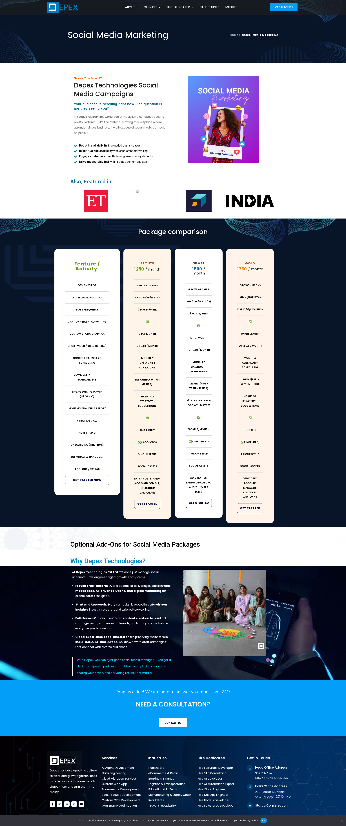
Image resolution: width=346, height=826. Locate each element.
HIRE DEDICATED (178, 7)
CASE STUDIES (209, 7)
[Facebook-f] (52, 804)
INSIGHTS (231, 7)
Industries (157, 757)
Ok (263, 820)
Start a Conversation (271, 805)
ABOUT (130, 7)
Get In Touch (258, 757)
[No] (341, 820)
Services (109, 757)
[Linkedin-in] (74, 804)
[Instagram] (59, 804)
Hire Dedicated (211, 757)
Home (234, 35)
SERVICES (151, 7)
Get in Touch (284, 7)
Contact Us (173, 723)
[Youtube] (81, 804)
